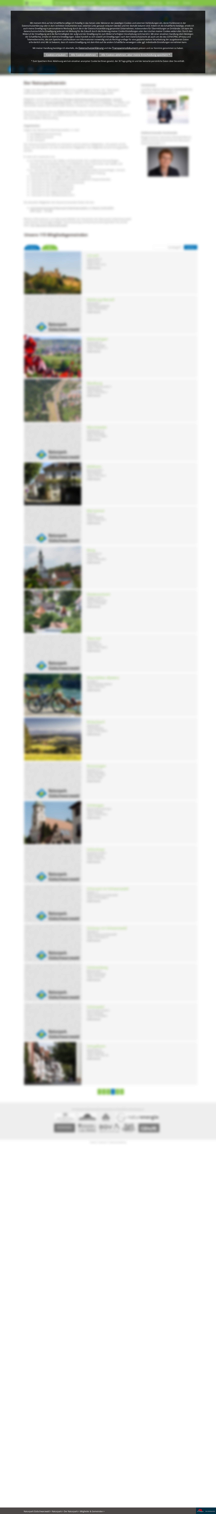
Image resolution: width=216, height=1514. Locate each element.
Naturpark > (57, 1511)
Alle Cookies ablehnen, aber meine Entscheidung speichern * (135, 54)
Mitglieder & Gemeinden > (92, 1511)
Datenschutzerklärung (91, 47)
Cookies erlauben (56, 54)
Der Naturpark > (71, 1511)
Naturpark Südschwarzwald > (37, 1511)
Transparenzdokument (125, 47)
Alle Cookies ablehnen (83, 54)
